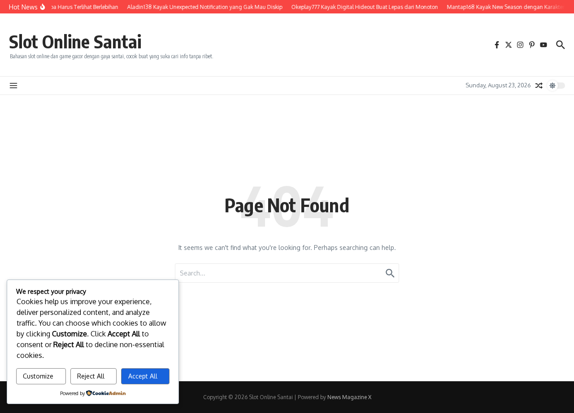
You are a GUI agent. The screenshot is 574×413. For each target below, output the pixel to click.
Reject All (90, 376)
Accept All (142, 376)
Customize (38, 376)
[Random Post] (539, 85)
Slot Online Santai (75, 41)
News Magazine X (349, 397)
